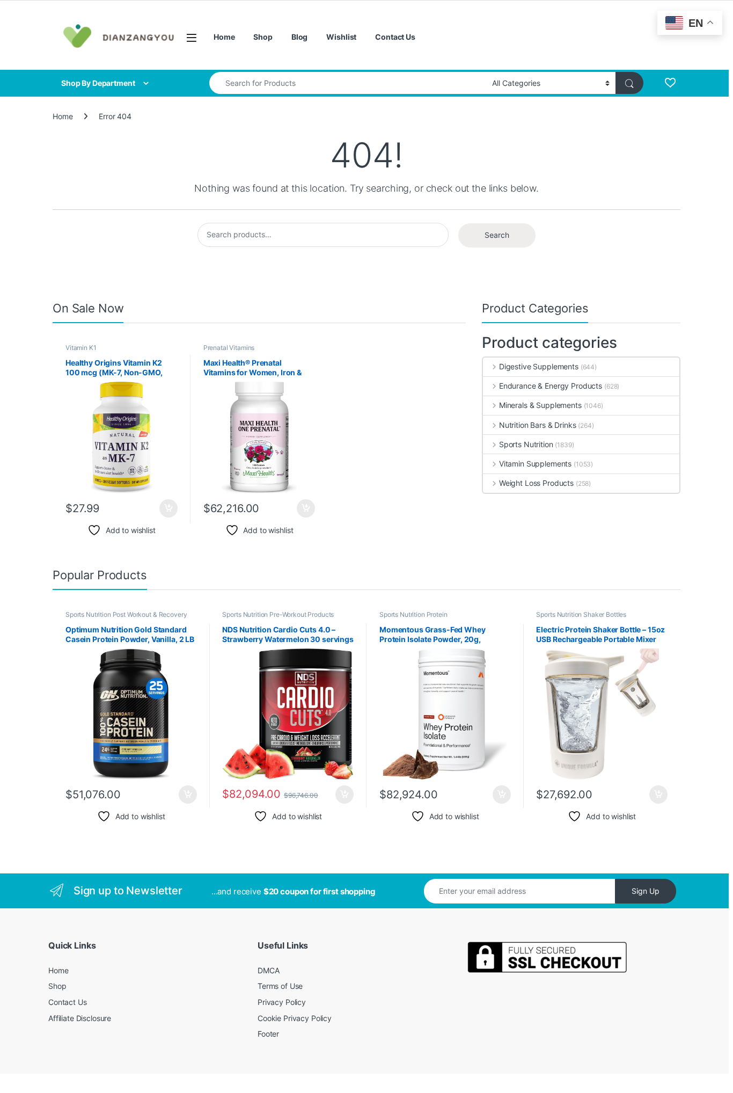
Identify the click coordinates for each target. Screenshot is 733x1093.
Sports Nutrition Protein (413, 614)
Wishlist (341, 36)
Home (224, 36)
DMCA (268, 970)
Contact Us (395, 36)
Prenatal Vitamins (229, 348)
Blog (299, 36)
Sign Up (645, 890)
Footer (268, 1033)
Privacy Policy (282, 1002)
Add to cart (168, 508)
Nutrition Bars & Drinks (537, 424)
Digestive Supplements (538, 366)
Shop (262, 36)
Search (497, 234)
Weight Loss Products (536, 482)
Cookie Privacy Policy (295, 1018)
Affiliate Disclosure (79, 1018)
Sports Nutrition (526, 444)
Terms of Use (280, 985)
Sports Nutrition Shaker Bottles (581, 614)
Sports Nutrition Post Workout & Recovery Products (126, 617)
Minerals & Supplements (540, 405)
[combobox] (347, 83)
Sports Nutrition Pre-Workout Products (278, 614)
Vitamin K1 (81, 348)
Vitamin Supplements (535, 463)
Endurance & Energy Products (550, 385)
